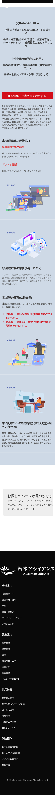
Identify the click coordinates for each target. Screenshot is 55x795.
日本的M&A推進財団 (11, 752)
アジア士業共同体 (10, 758)
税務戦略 (6, 642)
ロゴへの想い (8, 611)
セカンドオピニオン (11, 678)
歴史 (4, 605)
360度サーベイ (8, 727)
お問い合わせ (8, 623)
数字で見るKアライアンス (13, 703)
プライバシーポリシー (12, 617)
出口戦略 (6, 672)
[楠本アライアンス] (17, 5)
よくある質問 (8, 709)
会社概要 (6, 593)
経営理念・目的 (9, 599)
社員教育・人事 (9, 660)
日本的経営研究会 (10, 746)
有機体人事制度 (9, 721)
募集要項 (6, 715)
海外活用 (6, 666)
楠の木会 (6, 764)
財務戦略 (6, 648)
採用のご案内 (8, 697)
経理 (4, 654)
